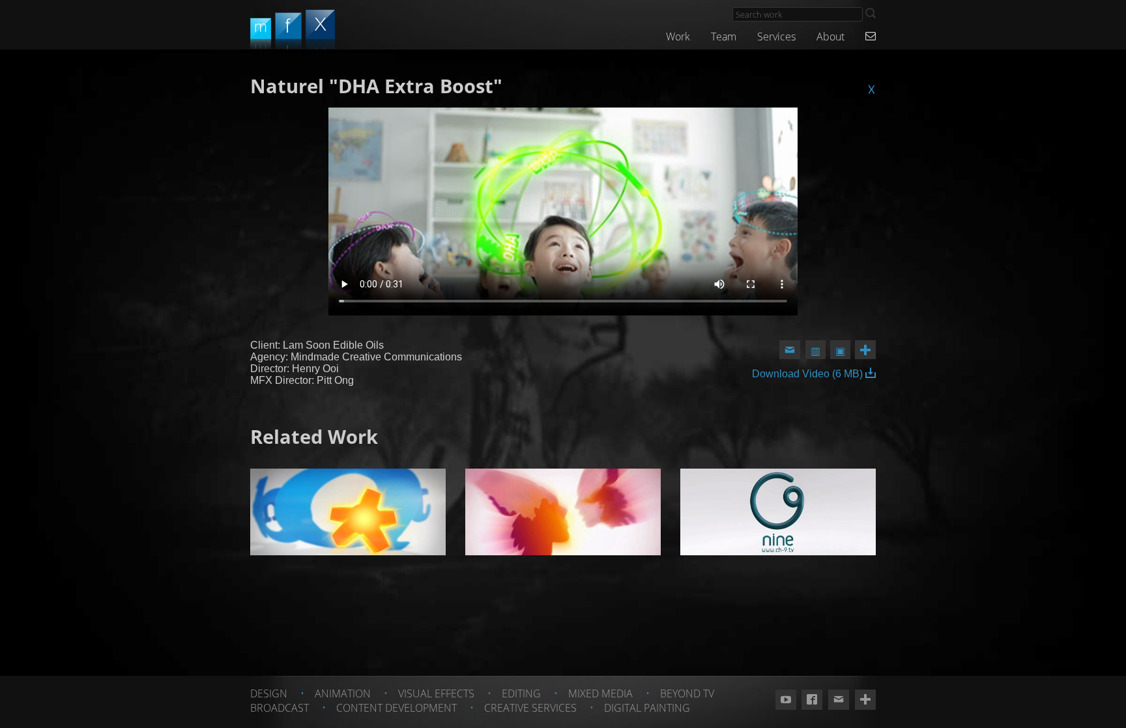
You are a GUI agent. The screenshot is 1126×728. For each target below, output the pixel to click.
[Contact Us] (870, 36)
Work (678, 36)
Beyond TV (687, 693)
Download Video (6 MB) (808, 373)
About (830, 36)
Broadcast (279, 708)
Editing (521, 693)
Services (776, 36)
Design (268, 693)
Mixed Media (600, 693)
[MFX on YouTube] (785, 700)
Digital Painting (647, 708)
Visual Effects (436, 693)
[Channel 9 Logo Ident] (778, 512)
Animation (343, 693)
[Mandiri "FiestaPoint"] (348, 512)
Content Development (396, 708)
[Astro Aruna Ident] (563, 512)
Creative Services (530, 708)
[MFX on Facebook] (811, 700)
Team (723, 36)
